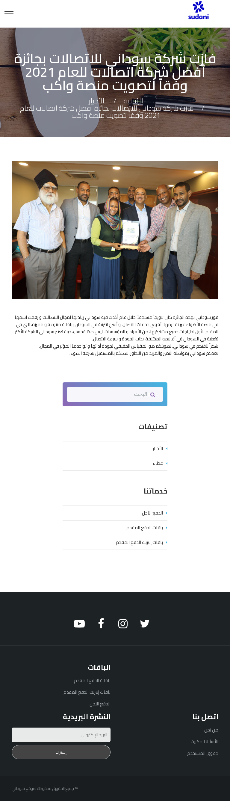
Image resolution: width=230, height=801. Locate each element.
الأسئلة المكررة (204, 741)
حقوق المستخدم (202, 753)
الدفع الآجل (152, 513)
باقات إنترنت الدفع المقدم (139, 542)
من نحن (211, 730)
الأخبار (96, 101)
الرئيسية (133, 101)
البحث (145, 394)
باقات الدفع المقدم (144, 527)
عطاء (158, 463)
